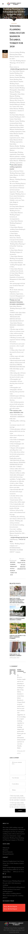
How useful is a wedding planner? (12, 893)
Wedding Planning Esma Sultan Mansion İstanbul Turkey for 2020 (17, 36)
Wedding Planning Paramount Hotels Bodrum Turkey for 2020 (13, 568)
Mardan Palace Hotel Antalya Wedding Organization (21, 564)
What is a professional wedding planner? (14, 887)
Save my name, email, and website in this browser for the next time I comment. (18, 798)
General (20, 17)
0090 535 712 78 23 (18, 869)
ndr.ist (17, 932)
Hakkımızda (6, 848)
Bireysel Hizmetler (8, 852)
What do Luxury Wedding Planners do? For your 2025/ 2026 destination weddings (14, 883)
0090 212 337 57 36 (18, 872)
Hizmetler (5, 850)
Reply (24, 672)
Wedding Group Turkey (10, 17)
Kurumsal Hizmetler (8, 854)
